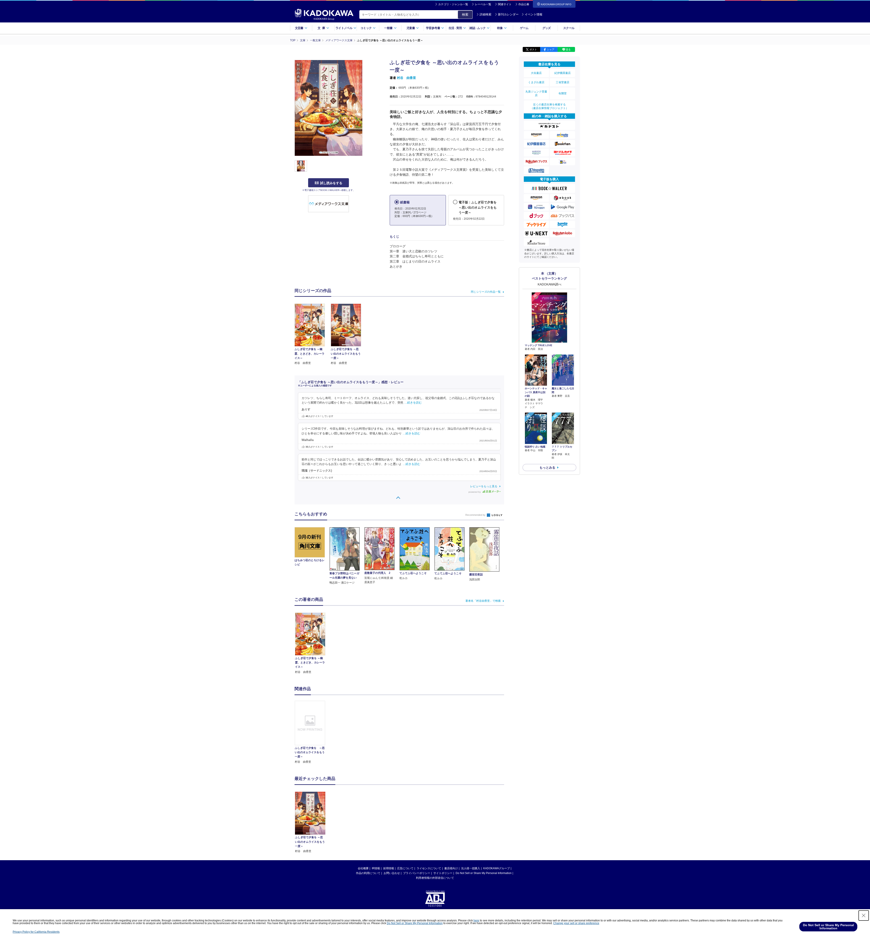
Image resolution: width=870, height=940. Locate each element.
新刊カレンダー (508, 14)
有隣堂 (562, 93)
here (476, 920)
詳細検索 (485, 14)
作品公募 (523, 4)
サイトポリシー (442, 873)
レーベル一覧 (483, 4)
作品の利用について (368, 873)
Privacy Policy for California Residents (36, 931)
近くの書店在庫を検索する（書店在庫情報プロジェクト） (549, 106)
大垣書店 (536, 73)
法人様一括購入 (470, 868)
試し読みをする (331, 183)
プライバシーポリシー (416, 873)
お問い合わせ (392, 873)
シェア (550, 49)
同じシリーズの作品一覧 (486, 291)
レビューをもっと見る (483, 486)
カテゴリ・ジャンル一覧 (453, 4)
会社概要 (363, 868)
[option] (312, 732)
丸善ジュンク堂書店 (536, 93)
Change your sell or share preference (576, 923)
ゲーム (524, 28)
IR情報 (376, 868)
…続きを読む (413, 402)
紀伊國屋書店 (562, 73)
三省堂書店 (562, 82)
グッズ (546, 28)
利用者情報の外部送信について (435, 877)
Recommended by (475, 515)
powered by (475, 492)
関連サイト (505, 4)
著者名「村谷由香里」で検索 (483, 600)
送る (568, 49)
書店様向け (451, 868)
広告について (405, 868)
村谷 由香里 (406, 78)
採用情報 (388, 868)
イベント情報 (533, 14)
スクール (568, 28)
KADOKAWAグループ (496, 868)
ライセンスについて (429, 868)
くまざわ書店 (536, 82)
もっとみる (547, 467)
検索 (465, 14)
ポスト (533, 49)
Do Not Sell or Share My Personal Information (484, 873)
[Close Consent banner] (864, 916)
